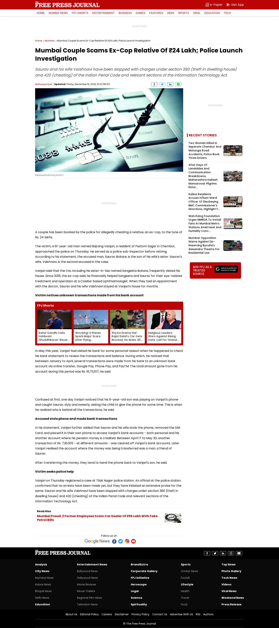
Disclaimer (122, 614)
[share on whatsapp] (178, 84)
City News (42, 571)
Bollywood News (87, 571)
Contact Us (159, 614)
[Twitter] (120, 541)
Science (136, 598)
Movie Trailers (86, 591)
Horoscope (139, 584)
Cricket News (189, 571)
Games (140, 12)
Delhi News (42, 598)
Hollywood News (87, 578)
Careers (107, 614)
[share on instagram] (231, 553)
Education (212, 12)
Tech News (229, 578)
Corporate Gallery (144, 571)
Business (125, 12)
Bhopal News (43, 591)
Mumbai (49, 40)
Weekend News (232, 598)
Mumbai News (58, 12)
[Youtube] (133, 541)
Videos (226, 584)
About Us (71, 614)
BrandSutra (139, 564)
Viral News (228, 591)
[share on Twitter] (162, 84)
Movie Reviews (86, 584)
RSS (198, 614)
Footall (185, 578)
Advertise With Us (181, 614)
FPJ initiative (140, 578)
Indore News (43, 584)
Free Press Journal (67, 4)
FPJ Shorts (80, 12)
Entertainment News (92, 564)
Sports (183, 12)
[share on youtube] (239, 553)
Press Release (231, 604)
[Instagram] (127, 541)
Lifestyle (187, 584)
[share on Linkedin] (170, 84)
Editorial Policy (89, 614)
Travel (185, 598)
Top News (228, 564)
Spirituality (139, 604)
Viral (196, 12)
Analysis (41, 564)
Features (156, 12)
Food (184, 604)
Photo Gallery (231, 571)
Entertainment (103, 12)
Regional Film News (89, 598)
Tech (227, 12)
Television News (87, 604)
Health (185, 591)
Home (41, 12)
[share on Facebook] (154, 84)
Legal (135, 591)
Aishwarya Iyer (43, 84)
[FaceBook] (114, 541)
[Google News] (97, 541)
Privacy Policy (140, 614)
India (170, 12)
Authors (208, 614)
